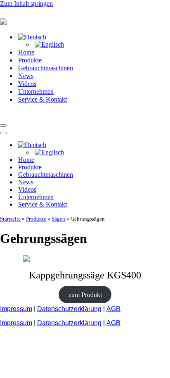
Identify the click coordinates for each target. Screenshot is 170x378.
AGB (113, 308)
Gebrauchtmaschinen (45, 67)
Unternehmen (36, 91)
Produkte (30, 60)
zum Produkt (85, 294)
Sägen (58, 219)
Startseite (10, 219)
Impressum (16, 308)
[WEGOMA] (41, 115)
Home (26, 52)
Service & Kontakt (42, 99)
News (25, 75)
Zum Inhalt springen (26, 3)
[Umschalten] (144, 145)
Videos (27, 83)
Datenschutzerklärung (69, 308)
